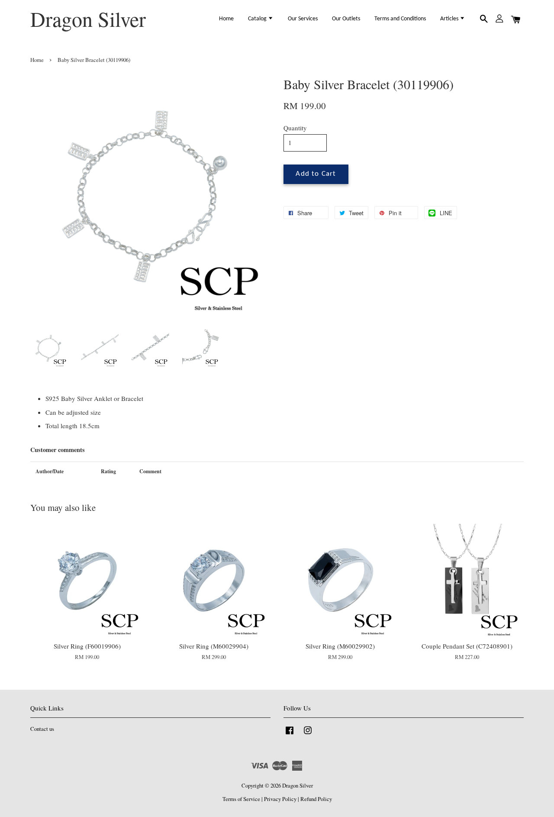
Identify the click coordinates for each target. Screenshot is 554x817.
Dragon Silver (88, 19)
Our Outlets (346, 19)
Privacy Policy (280, 799)
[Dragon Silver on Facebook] (289, 734)
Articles (450, 19)
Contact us (42, 729)
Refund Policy (316, 799)
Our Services (303, 19)
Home (226, 19)
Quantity (295, 127)
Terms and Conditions (400, 19)
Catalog (258, 19)
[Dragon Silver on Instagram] (308, 734)
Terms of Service (241, 799)
